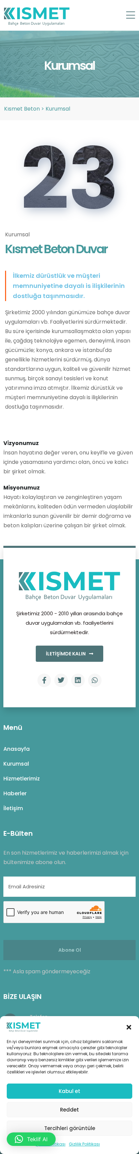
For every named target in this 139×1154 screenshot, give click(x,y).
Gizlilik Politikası (84, 1144)
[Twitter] (61, 680)
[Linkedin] (78, 680)
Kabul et (69, 1091)
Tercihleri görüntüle (69, 1128)
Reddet (69, 1109)
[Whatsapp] (95, 680)
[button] (129, 1026)
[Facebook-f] (44, 680)
